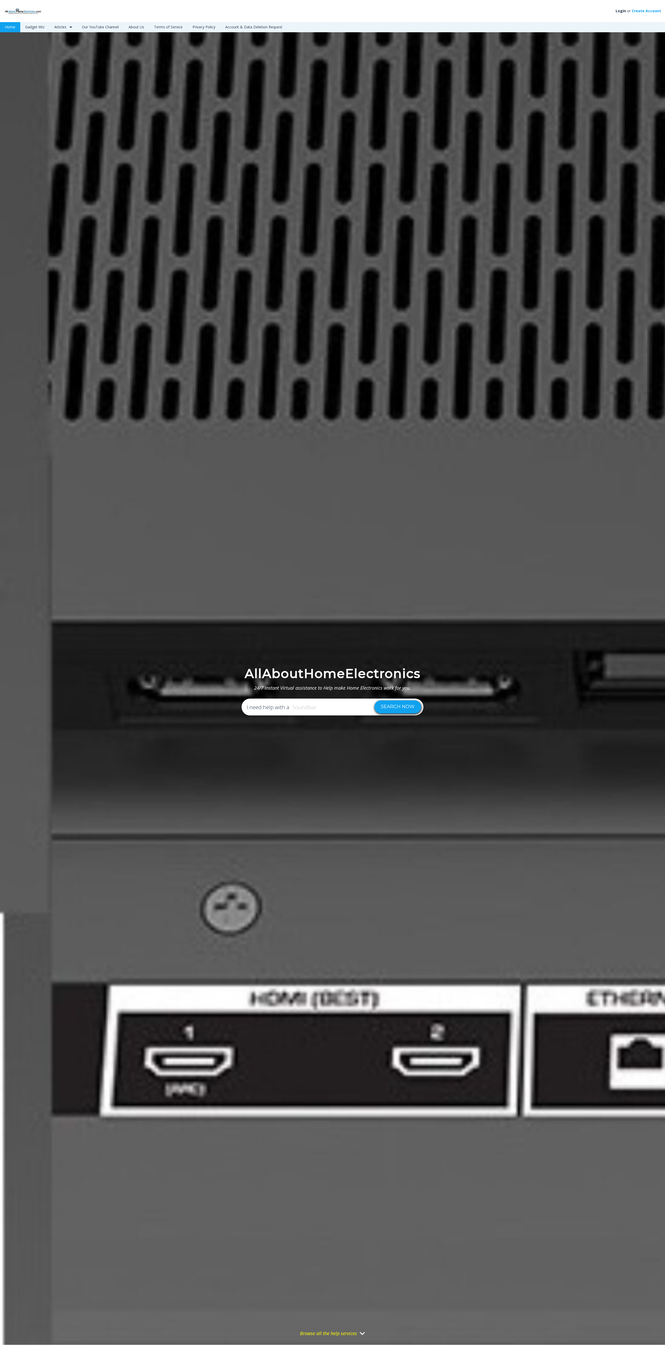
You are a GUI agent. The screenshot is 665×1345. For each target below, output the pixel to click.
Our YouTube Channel (100, 26)
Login (621, 10)
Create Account (646, 10)
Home (10, 26)
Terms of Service (168, 26)
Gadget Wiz (34, 26)
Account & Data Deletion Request (253, 26)
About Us (136, 26)
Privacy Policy (203, 26)
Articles (61, 26)
